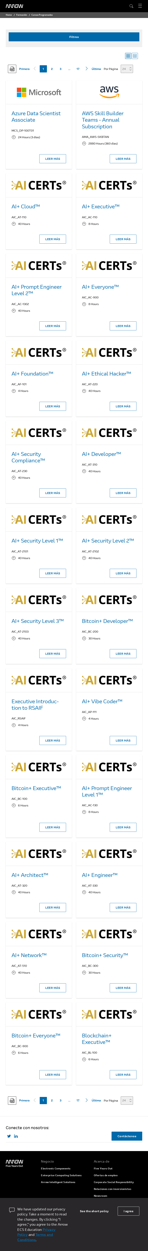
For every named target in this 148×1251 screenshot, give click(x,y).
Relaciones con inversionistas (112, 1189)
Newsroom (100, 1195)
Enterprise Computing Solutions (61, 1175)
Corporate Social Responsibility (114, 1182)
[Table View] (135, 56)
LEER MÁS (52, 159)
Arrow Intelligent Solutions (58, 1182)
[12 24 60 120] (128, 69)
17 (78, 68)
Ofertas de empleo (106, 1175)
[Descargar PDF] (12, 69)
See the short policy (94, 1211)
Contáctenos (126, 1136)
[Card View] (128, 56)
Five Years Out (103, 1168)
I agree (129, 1211)
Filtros (74, 37)
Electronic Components (56, 1168)
